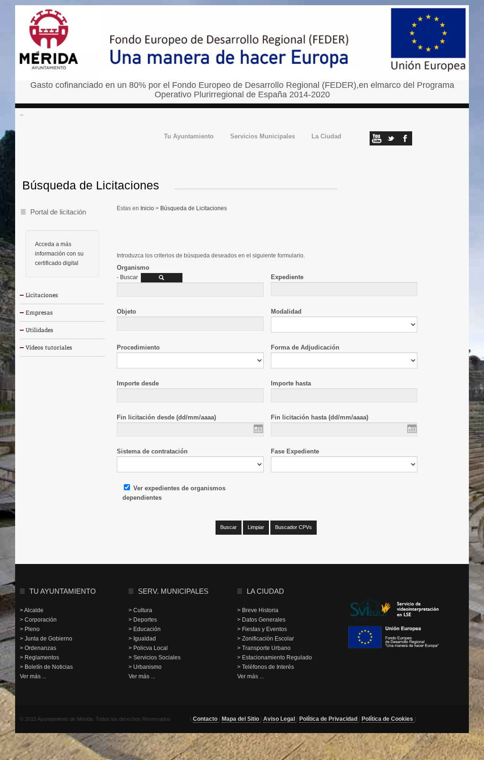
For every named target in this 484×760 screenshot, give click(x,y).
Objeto (126, 311)
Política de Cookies (388, 719)
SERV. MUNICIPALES (173, 591)
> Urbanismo (145, 667)
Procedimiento (138, 347)
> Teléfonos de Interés (265, 667)
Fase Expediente (295, 451)
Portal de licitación (58, 211)
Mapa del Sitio (241, 719)
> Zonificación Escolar (265, 638)
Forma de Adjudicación (305, 347)
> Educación (145, 629)
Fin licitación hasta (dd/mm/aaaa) (319, 417)
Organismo (133, 267)
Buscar (129, 277)
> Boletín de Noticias (46, 667)
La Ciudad (326, 137)
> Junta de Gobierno (46, 638)
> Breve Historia (257, 610)
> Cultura (140, 610)
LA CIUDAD (265, 591)
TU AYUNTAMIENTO (62, 591)
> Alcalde (31, 610)
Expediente (287, 277)
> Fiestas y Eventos (262, 629)
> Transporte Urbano (264, 648)
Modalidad (286, 311)
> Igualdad (142, 638)
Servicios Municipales (262, 137)
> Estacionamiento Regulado (274, 657)
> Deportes (143, 619)
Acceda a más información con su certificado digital (59, 253)
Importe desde (138, 383)
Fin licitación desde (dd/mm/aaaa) (166, 417)
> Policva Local (148, 648)
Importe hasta (291, 383)
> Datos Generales (261, 619)
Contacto (206, 719)
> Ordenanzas (38, 648)
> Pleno (30, 629)
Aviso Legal (279, 719)
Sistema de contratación (152, 451)
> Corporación (38, 619)
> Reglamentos (39, 657)
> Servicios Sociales (155, 657)
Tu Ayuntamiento (189, 137)
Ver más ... (33, 676)
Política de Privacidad (329, 719)
